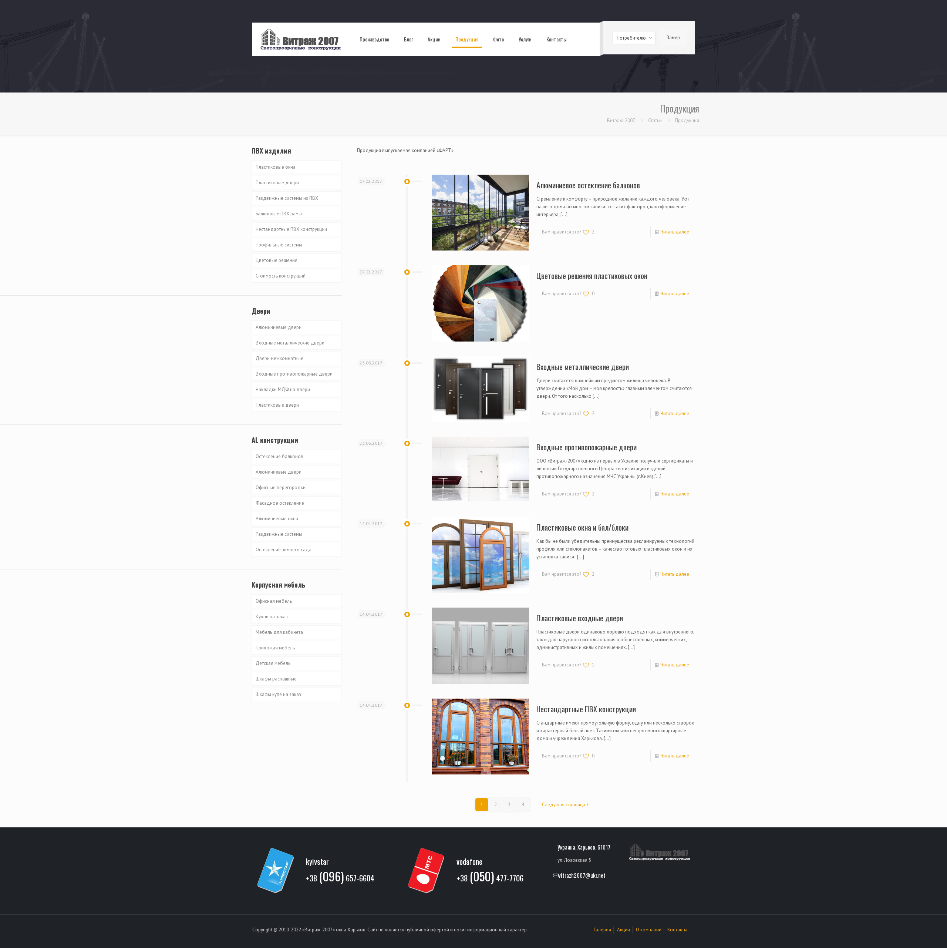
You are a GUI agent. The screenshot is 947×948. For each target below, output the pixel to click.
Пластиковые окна (276, 167)
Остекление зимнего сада (283, 550)
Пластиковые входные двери (579, 617)
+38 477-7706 (489, 877)
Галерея (602, 930)
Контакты (677, 930)
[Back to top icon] (911, 933)
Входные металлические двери (582, 366)
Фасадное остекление (280, 503)
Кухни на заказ (272, 616)
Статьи (655, 120)
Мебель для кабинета (279, 632)
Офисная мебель (274, 601)
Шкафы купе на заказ (278, 694)
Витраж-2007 (621, 120)
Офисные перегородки (281, 487)
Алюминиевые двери (278, 327)
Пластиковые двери (277, 182)
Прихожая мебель (275, 648)
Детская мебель (273, 663)
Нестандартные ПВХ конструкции (586, 709)
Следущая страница (563, 804)
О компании (648, 930)
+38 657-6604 (340, 877)
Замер (673, 37)
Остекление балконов (279, 456)
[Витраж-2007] (300, 39)
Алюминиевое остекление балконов (588, 185)
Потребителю (631, 38)
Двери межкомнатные (279, 358)
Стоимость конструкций (281, 276)
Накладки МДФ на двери (283, 389)
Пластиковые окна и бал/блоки (582, 527)
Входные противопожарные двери (586, 447)
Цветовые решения (276, 260)
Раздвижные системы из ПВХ (287, 198)
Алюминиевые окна (277, 518)
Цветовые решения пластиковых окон (591, 275)
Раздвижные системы (279, 534)
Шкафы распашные (276, 679)
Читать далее (674, 232)
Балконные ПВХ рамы (279, 214)
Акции (623, 930)
